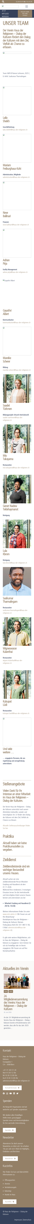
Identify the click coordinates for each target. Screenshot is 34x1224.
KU (28, 2)
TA (29, 2)
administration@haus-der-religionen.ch (16, 177)
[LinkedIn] (14, 1093)
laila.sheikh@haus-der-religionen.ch (15, 130)
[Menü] (28, 6)
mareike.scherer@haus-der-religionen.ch (17, 370)
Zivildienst (9, 860)
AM (19, 2)
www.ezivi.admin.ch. (10, 914)
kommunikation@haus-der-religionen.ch (16, 322)
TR (31, 2)
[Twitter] (17, 1093)
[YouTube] (11, 1093)
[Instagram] (7, 1094)
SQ (16, 2)
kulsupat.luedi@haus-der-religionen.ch (16, 713)
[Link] (10, 6)
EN (21, 2)
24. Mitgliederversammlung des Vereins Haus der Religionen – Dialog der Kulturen (16, 1003)
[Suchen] (3, 1)
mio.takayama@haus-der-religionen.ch (16, 468)
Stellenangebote (14, 784)
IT (26, 2)
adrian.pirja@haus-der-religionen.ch (15, 272)
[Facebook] (4, 1093)
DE (24, 2)
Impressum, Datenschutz (22, 1220)
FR (22, 2)
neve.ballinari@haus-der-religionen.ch (16, 225)
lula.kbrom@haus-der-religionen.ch (15, 563)
